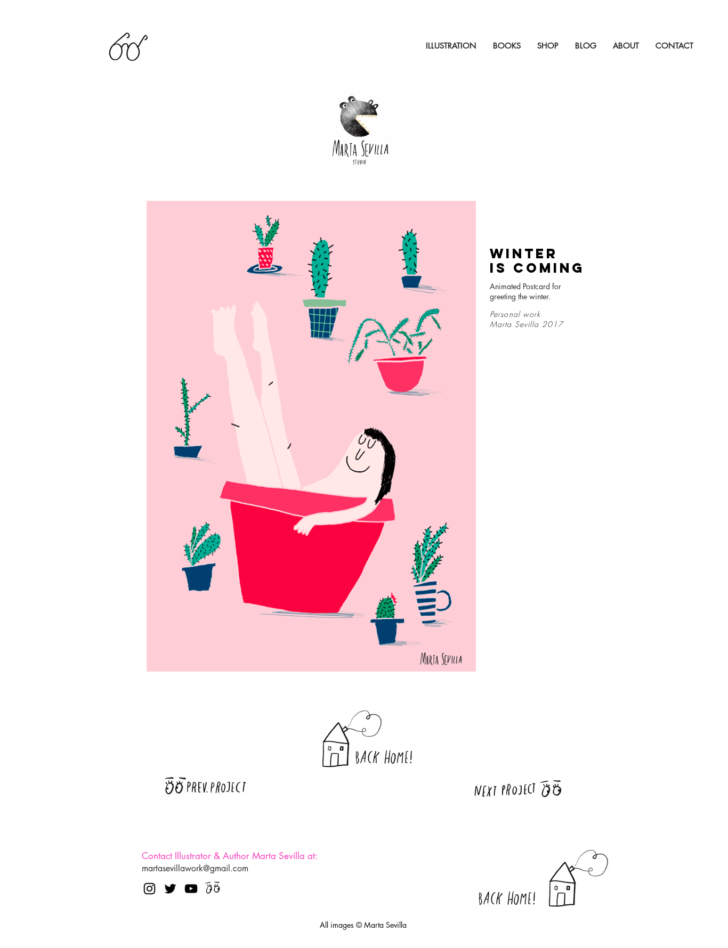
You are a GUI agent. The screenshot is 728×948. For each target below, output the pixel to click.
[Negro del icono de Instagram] (149, 888)
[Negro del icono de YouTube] (191, 888)
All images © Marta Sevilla (363, 925)
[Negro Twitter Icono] (170, 888)
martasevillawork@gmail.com (195, 868)
